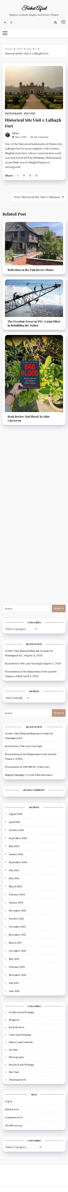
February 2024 (17, 894)
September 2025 (18, 838)
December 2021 (17, 926)
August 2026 (15, 814)
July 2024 (14, 870)
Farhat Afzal (34, 8)
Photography (13, 113)
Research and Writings (21, 1064)
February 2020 (17, 966)
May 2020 (14, 958)
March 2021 (15, 942)
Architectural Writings (21, 1012)
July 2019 (14, 983)
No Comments (41, 137)
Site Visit (29, 113)
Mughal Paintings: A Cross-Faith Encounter (29, 774)
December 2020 (17, 950)
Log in (8, 1101)
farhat (15, 133)
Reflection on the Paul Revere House (31, 270)
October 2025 (16, 830)
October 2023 (16, 918)
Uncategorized (17, 1079)
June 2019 (14, 991)
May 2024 (14, 878)
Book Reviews (16, 1027)
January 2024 (16, 902)
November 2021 (17, 934)
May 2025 (14, 846)
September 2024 (18, 862)
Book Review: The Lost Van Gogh (23, 663)
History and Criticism (21, 1042)
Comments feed (13, 1117)
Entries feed (11, 1109)
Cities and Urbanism (20, 1034)
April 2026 (14, 822)
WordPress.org (13, 1125)
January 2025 (16, 854)
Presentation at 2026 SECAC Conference (27, 766)
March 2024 (15, 886)
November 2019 (17, 975)
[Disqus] (34, 477)
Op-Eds (13, 1049)
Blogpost (14, 1019)
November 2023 (17, 910)
